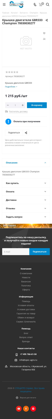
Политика (26, 285)
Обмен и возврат (26, 317)
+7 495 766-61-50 (28, 354)
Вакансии (26, 281)
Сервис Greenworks (26, 321)
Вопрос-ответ (26, 337)
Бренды (26, 341)
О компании (26, 273)
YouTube (19, 409)
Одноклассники (26, 409)
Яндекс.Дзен (33, 409)
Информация (26, 296)
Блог (26, 333)
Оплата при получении (26, 121)
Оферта (26, 289)
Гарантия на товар (26, 313)
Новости (26, 277)
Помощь (26, 301)
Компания (26, 268)
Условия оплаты (26, 305)
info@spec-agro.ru (28, 360)
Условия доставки (26, 309)
